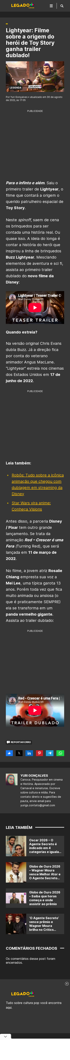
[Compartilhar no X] (19, 753)
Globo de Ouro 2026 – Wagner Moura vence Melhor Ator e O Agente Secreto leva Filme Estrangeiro (44, 876)
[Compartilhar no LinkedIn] (29, 753)
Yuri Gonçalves (34, 775)
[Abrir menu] (51, 6)
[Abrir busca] (62, 6)
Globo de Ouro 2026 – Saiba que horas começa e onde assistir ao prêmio (44, 898)
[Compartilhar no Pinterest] (39, 753)
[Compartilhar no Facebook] (9, 753)
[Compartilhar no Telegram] (49, 753)
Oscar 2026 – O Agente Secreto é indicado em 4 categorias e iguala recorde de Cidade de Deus (44, 850)
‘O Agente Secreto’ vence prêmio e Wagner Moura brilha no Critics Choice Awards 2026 (44, 927)
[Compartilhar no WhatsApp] (60, 753)
